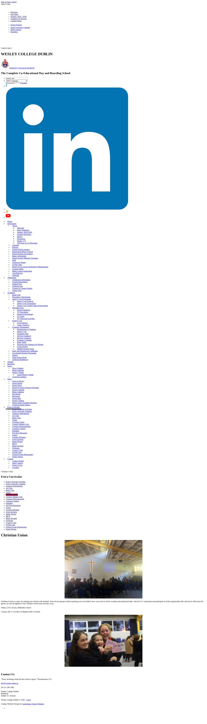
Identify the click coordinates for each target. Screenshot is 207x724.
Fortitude (15, 275)
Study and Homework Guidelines (25, 351)
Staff (14, 260)
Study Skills (21, 342)
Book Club (16, 418)
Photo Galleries (18, 370)
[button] (11, 48)
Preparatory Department (21, 297)
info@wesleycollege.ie (9, 683)
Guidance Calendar (24, 340)
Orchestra (16, 448)
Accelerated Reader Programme (24, 353)
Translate (23, 83)
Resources (16, 396)
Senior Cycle (17, 321)
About (14, 226)
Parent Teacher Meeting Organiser (25, 258)
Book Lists (16, 295)
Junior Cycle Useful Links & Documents (32, 306)
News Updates (17, 368)
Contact (10, 459)
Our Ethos (14, 14)
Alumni (10, 362)
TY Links (20, 316)
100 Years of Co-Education (27, 243)
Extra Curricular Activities (22, 409)
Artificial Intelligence (20, 360)
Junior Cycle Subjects (25, 301)
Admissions (11, 278)
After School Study (19, 357)
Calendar (15, 245)
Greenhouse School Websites (33, 704)
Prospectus (21, 239)
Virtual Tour (16, 291)
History (20, 237)
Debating (15, 431)
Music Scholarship (19, 256)
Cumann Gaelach (18, 429)
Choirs (14, 420)
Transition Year (18, 308)
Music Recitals (17, 446)
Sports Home (17, 383)
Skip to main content (9, 2)
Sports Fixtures (16, 25)
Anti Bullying (17, 273)
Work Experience (23, 310)
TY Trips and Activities (26, 319)
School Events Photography (22, 455)
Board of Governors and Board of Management (30, 267)
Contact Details (18, 461)
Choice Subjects (23, 325)
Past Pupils (16, 394)
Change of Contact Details (22, 288)
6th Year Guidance (24, 338)
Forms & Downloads (25, 314)
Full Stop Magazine (19, 433)
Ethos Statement (23, 230)
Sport (9, 379)
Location (15, 467)
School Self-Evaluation (21, 250)
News (9, 366)
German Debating (19, 437)
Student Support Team (25, 349)
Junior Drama (17, 442)
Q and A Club (17, 450)
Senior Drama (17, 457)
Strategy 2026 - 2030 (18, 17)
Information (11, 224)
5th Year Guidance (24, 336)
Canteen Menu (16, 21)
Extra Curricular (13, 407)
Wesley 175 (21, 241)
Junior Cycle (22, 332)
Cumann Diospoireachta (21, 426)
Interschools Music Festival (22, 252)
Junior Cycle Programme (21, 299)
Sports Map (16, 398)
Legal (28, 700)
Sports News (17, 385)
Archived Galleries (19, 377)
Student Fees (17, 284)
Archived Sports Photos (21, 405)
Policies (15, 247)
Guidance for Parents (18, 19)
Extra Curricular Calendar (20, 27)
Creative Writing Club (20, 424)
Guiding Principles (24, 234)
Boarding (14, 32)
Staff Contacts (16, 30)
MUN (14, 444)
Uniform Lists (17, 286)
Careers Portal (22, 347)
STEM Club (17, 452)
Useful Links (17, 265)
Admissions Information (21, 280)
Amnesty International (20, 414)
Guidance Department (20, 327)
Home (9, 221)
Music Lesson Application (22, 271)
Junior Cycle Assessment (26, 303)
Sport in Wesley (18, 381)
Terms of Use (17, 465)
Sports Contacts (18, 401)
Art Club (15, 416)
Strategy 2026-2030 (24, 232)
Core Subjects (22, 323)
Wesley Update (18, 373)
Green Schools (17, 439)
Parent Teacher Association (22, 254)
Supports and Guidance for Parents (30, 344)
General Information (20, 282)
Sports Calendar (18, 390)
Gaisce (14, 435)
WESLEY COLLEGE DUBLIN (21, 68)
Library (15, 355)
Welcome (14, 12)
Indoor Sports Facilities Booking (24, 403)
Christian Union (18, 422)
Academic (11, 293)
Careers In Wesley (19, 262)
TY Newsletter (22, 312)
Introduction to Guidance (26, 329)
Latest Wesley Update (25, 375)
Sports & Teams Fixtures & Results (25, 388)
